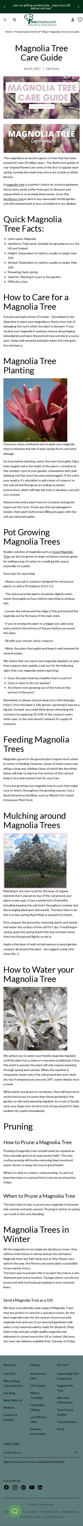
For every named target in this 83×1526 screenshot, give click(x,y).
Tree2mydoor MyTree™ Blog (31, 31)
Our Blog (9, 1393)
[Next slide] (78, 6)
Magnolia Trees (63, 1308)
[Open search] (14, 19)
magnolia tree (15, 184)
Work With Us (12, 1400)
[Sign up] (76, 1452)
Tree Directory (67, 1422)
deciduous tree (13, 199)
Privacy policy (30, 1511)
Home (8, 31)
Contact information (29, 1516)
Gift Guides (38, 1385)
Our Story (10, 1373)
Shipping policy (70, 1511)
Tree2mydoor (46, 1504)
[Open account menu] (72, 19)
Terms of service (49, 1511)
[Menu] (5, 20)
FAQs (60, 1429)
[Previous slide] (4, 6)
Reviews (9, 1407)
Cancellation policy (54, 1516)
